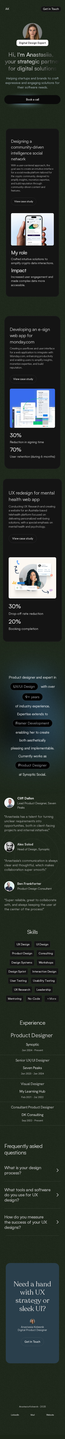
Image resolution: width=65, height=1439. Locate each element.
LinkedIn (15, 1414)
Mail (33, 1414)
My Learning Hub (32, 1091)
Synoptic (32, 1044)
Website (50, 1414)
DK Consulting (32, 1114)
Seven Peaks (32, 1067)
